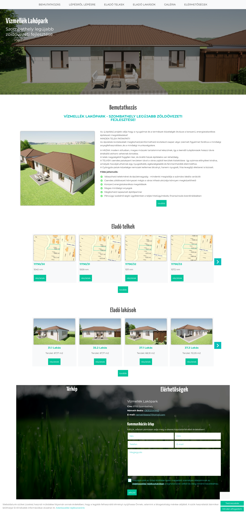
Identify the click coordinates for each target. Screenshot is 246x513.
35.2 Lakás (100, 347)
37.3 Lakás (192, 347)
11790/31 (85, 264)
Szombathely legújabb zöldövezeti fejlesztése (30, 27)
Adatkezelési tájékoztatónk (70, 507)
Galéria (170, 4)
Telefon (138, 444)
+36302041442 (151, 410)
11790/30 (39, 264)
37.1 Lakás (145, 347)
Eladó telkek (114, 4)
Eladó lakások (144, 4)
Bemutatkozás (49, 4)
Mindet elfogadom (232, 509)
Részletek (40, 278)
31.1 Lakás (54, 347)
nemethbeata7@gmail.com (150, 414)
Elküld (132, 492)
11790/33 (176, 264)
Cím (179, 436)
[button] (217, 261)
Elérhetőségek (195, 4)
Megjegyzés (136, 452)
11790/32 (130, 264)
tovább (161, 203)
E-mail (184, 444)
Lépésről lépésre (82, 4)
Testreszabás (232, 503)
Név (136, 436)
